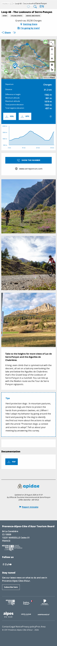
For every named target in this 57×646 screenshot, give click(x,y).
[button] (35, 6)
